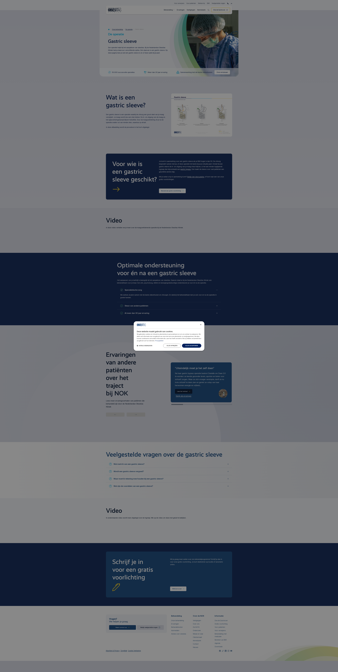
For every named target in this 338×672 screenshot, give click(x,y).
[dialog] (169, 336)
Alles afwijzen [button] (172, 345)
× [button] (200, 324)
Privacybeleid (159, 341)
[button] (144, 346)
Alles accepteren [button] (191, 345)
